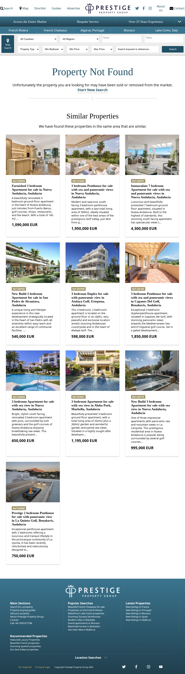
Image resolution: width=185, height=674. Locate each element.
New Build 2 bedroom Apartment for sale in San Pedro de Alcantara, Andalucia (30, 299)
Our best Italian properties (24, 649)
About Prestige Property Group (27, 616)
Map (25, 8)
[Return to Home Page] (107, 8)
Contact (14, 619)
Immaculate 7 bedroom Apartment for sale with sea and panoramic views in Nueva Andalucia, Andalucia (151, 191)
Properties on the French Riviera (85, 610)
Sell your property (19, 613)
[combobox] (121, 39)
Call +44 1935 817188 (21, 623)
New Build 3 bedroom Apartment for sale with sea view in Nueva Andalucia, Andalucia (150, 407)
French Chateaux (55, 30)
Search (8, 8)
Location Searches (88, 658)
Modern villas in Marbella (81, 619)
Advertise (73, 8)
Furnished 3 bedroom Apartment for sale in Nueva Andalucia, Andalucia (32, 189)
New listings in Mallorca (138, 619)
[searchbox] (122, 39)
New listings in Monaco (138, 613)
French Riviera (18, 30)
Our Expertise (24, 667)
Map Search (7, 46)
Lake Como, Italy (166, 30)
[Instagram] (150, 8)
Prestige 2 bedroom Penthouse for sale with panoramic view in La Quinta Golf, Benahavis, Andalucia (33, 518)
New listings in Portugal (138, 610)
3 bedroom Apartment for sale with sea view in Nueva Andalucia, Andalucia (33, 405)
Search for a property (21, 606)
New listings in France (137, 606)
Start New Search (93, 89)
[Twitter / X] (137, 8)
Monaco (129, 30)
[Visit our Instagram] (146, 667)
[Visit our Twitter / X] (122, 667)
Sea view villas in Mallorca (81, 629)
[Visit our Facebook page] (134, 667)
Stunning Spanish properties (25, 646)
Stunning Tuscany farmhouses (84, 616)
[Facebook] (143, 8)
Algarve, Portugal (92, 30)
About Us (161, 8)
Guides (56, 8)
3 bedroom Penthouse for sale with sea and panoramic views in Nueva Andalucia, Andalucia (92, 191)
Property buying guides (23, 610)
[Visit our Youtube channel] (158, 667)
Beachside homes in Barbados (84, 626)
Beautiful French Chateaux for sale (86, 606)
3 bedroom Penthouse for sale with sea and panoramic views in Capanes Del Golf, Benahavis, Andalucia (152, 299)
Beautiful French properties (24, 643)
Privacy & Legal (42, 667)
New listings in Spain (137, 616)
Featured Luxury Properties (25, 639)
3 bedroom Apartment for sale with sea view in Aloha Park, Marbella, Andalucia (92, 405)
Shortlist (40, 8)
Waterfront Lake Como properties (86, 613)
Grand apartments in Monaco (84, 623)
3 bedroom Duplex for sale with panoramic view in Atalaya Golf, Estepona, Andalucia (89, 299)
